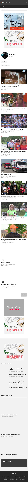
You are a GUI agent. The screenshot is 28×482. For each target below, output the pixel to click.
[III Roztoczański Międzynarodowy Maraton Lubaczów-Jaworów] (14, 231)
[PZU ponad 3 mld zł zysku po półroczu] (4, 370)
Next (23, 294)
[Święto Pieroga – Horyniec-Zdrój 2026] (4, 389)
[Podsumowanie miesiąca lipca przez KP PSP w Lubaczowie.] (4, 383)
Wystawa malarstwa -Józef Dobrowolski (10, 434)
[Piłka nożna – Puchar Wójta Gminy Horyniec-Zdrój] (14, 121)
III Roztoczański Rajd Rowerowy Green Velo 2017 (12, 196)
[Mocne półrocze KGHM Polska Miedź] (4, 376)
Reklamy (12, 479)
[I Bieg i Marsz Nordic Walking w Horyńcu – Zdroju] (14, 209)
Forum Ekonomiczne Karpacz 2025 (9, 454)
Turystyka (21, 477)
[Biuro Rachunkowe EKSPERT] (14, 47)
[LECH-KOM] (14, 29)
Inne (17, 479)
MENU (3, 6)
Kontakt (3, 476)
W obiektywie (23, 476)
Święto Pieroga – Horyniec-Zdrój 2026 (18, 387)
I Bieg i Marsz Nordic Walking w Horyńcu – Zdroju (12, 217)
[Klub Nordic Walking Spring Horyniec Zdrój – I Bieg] (14, 100)
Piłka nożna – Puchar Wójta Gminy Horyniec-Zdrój (12, 129)
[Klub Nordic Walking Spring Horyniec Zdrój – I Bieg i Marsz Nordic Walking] (14, 143)
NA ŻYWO (22, 479)
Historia (9, 476)
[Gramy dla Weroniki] (14, 254)
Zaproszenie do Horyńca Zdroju (8, 284)
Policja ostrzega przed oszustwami (9, 414)
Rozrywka (6, 479)
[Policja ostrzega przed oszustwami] (14, 406)
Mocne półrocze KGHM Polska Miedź (17, 374)
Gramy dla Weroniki (5, 262)
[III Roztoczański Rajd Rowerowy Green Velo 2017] (14, 188)
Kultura (6, 477)
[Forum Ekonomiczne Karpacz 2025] (14, 446)
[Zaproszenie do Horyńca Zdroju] (14, 276)
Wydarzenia (15, 476)
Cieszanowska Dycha (6, 174)
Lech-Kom (14, 473)
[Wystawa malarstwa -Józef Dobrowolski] (14, 426)
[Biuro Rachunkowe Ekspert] (14, 360)
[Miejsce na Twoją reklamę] (14, 315)
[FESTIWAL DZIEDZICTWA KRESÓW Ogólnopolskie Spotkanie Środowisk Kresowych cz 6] (14, 76)
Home (2, 9)
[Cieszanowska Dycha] (14, 166)
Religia (11, 477)
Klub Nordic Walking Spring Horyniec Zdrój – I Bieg (13, 108)
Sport (16, 477)
